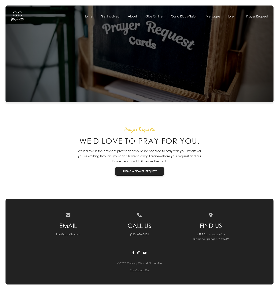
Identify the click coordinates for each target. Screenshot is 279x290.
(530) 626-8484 (139, 234)
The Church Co (139, 270)
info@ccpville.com (68, 234)
